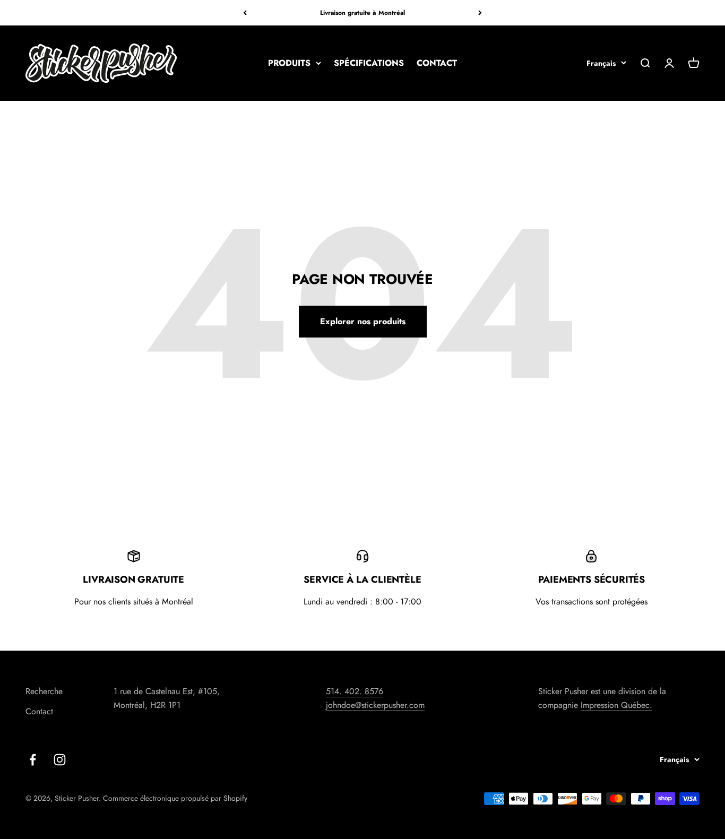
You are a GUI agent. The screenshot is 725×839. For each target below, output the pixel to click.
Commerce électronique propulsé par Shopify (175, 798)
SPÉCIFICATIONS (369, 63)
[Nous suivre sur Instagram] (60, 759)
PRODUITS (289, 63)
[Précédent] (245, 12)
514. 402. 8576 (354, 691)
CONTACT (437, 63)
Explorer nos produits (362, 321)
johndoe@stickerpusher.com (375, 705)
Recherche (44, 691)
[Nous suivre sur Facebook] (32, 759)
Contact (39, 711)
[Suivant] (480, 12)
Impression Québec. (616, 705)
